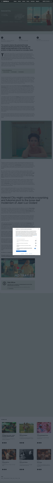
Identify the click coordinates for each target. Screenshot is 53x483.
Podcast (28, 1)
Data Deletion (22, 253)
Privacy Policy (30, 253)
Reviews (15, 1)
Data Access (26, 253)
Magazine (37, 1)
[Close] (39, 229)
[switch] (35, 240)
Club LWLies (33, 1)
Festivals (23, 1)
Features (19, 1)
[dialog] (26, 241)
